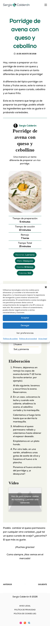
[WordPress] (29, 623)
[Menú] (45, 5)
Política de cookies (10, 339)
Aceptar (25, 317)
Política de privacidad (28, 339)
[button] (45, 287)
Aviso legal (42, 339)
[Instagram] (21, 623)
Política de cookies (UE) (25, 614)
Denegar (25, 325)
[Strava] (25, 623)
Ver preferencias (25, 333)
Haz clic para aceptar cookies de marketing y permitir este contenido (25, 499)
